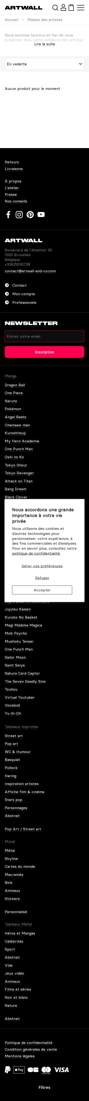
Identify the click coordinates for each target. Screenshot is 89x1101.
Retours (12, 162)
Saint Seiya (15, 665)
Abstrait (12, 815)
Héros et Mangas (20, 933)
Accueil (11, 19)
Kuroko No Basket (21, 617)
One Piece (14, 392)
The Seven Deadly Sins (25, 681)
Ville (9, 965)
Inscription (44, 352)
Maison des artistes (45, 19)
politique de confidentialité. (36, 553)
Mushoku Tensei (19, 641)
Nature (11, 1005)
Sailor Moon (15, 657)
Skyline (11, 858)
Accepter (42, 590)
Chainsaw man (17, 425)
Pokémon (13, 408)
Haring (10, 775)
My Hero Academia (22, 441)
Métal (10, 850)
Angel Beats (15, 416)
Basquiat (12, 759)
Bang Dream (15, 488)
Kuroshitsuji (15, 432)
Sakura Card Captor (22, 673)
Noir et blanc (16, 997)
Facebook (8, 214)
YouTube (41, 214)
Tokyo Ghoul (16, 465)
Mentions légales (20, 1056)
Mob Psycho (16, 633)
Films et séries (18, 989)
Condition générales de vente (31, 1049)
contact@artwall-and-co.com (30, 271)
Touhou (11, 689)
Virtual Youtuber (20, 697)
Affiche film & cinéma (24, 791)
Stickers (12, 898)
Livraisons (14, 168)
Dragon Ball (15, 385)
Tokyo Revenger (19, 472)
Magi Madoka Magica (23, 625)
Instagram (19, 214)
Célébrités (14, 941)
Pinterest (30, 214)
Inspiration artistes (22, 783)
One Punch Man (19, 448)
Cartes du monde (20, 866)
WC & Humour (18, 751)
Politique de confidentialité (28, 1042)
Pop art (11, 743)
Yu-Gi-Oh (13, 713)
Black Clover (16, 497)
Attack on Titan (19, 481)
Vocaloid (12, 705)
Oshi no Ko (14, 457)
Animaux (12, 890)
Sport (10, 949)
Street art (14, 735)
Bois (8, 882)
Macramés (14, 874)
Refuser (42, 577)
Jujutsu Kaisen (18, 609)
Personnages (16, 807)
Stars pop (13, 799)
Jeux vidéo (14, 973)
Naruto (11, 400)
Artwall (23, 8)
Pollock (11, 767)
